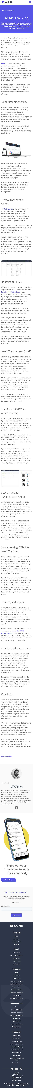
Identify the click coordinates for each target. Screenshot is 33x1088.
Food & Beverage (16, 1038)
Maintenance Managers (16, 998)
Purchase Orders (16, 1027)
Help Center (16, 975)
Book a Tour (8, 880)
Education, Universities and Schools (17, 1059)
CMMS (3, 64)
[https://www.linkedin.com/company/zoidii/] (12, 1068)
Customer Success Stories (16, 981)
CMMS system (8, 209)
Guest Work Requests (16, 1010)
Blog (16, 972)
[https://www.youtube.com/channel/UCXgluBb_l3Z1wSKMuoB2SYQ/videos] (16, 1068)
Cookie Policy (16, 964)
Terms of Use (16, 952)
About (16, 936)
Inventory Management (16, 1015)
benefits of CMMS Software (11, 292)
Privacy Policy (16, 961)
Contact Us (16, 939)
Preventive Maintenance (16, 992)
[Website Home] (3, 10)
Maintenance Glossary (16, 989)
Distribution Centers (17, 1041)
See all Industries (16, 1063)
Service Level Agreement (16, 955)
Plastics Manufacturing (17, 1047)
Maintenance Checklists (16, 1024)
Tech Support (16, 978)
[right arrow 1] (5, 10)
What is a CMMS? (16, 987)
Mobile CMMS (16, 1021)
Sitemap (16, 944)
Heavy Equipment (16, 1055)
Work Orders (16, 1007)
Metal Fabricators (16, 1052)
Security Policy (16, 958)
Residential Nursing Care (16, 1044)
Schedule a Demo (16, 942)
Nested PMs (16, 1018)
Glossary (9, 10)
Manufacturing (16, 1035)
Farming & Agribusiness (17, 1049)
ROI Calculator (16, 995)
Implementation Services (16, 984)
